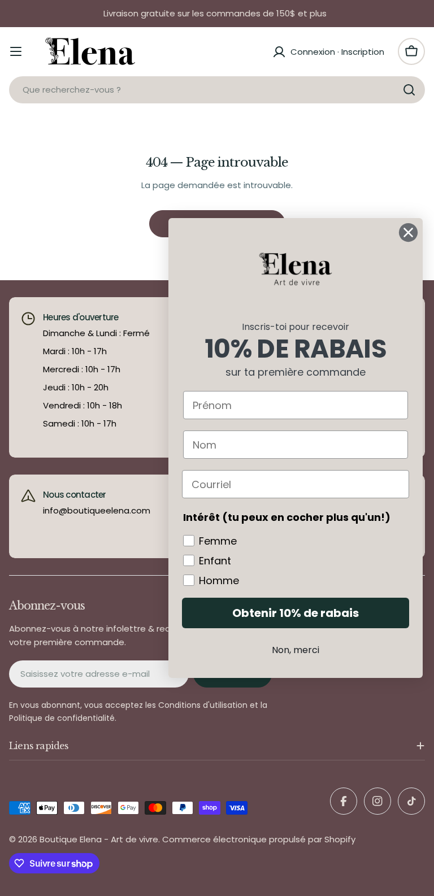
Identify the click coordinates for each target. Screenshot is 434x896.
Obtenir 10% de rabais (295, 613)
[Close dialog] (408, 232)
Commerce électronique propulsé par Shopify (258, 839)
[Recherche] (409, 90)
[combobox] (217, 89)
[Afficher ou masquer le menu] (16, 51)
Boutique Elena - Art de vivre (99, 839)
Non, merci (295, 649)
